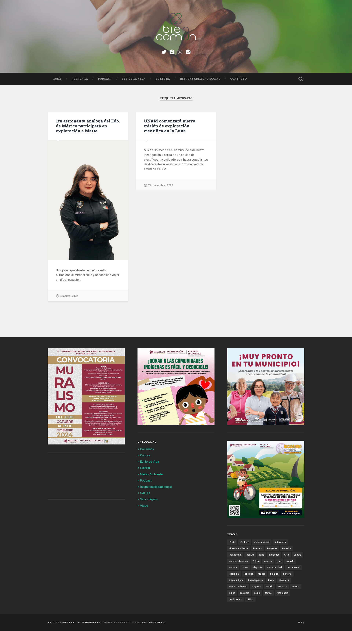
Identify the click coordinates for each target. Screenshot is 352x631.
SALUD (145, 493)
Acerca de (80, 78)
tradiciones (235, 599)
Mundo (269, 586)
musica (295, 586)
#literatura (280, 541)
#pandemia (235, 554)
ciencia (268, 561)
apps (261, 554)
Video (144, 505)
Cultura (162, 78)
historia (287, 573)
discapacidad (274, 567)
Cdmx (256, 561)
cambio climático (238, 561)
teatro (268, 592)
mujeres (256, 586)
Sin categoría (149, 499)
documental (293, 567)
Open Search (300, 79)
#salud (250, 554)
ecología (234, 573)
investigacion (255, 580)
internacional (236, 580)
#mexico (257, 548)
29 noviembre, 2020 (160, 185)
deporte (257, 567)
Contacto (238, 78)
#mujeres (272, 548)
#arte (232, 541)
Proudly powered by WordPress (74, 622)
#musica (286, 548)
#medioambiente (238, 548)
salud (257, 592)
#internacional (262, 541)
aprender (274, 554)
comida (290, 561)
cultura (233, 567)
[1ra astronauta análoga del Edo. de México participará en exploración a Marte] (88, 200)
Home (57, 78)
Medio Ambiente (151, 474)
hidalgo (274, 573)
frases (261, 573)
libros (271, 580)
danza (245, 567)
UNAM (250, 599)
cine (279, 561)
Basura (297, 554)
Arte (286, 554)
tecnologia (282, 592)
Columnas (147, 449)
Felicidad (248, 573)
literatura (284, 580)
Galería (145, 468)
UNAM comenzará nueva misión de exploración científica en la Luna (169, 125)
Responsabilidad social (200, 78)
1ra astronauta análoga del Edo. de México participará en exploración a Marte (88, 125)
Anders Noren (153, 622)
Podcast (105, 78)
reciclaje (244, 592)
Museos (282, 586)
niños (232, 592)
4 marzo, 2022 (69, 296)
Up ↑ (301, 622)
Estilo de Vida (134, 78)
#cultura (244, 541)
